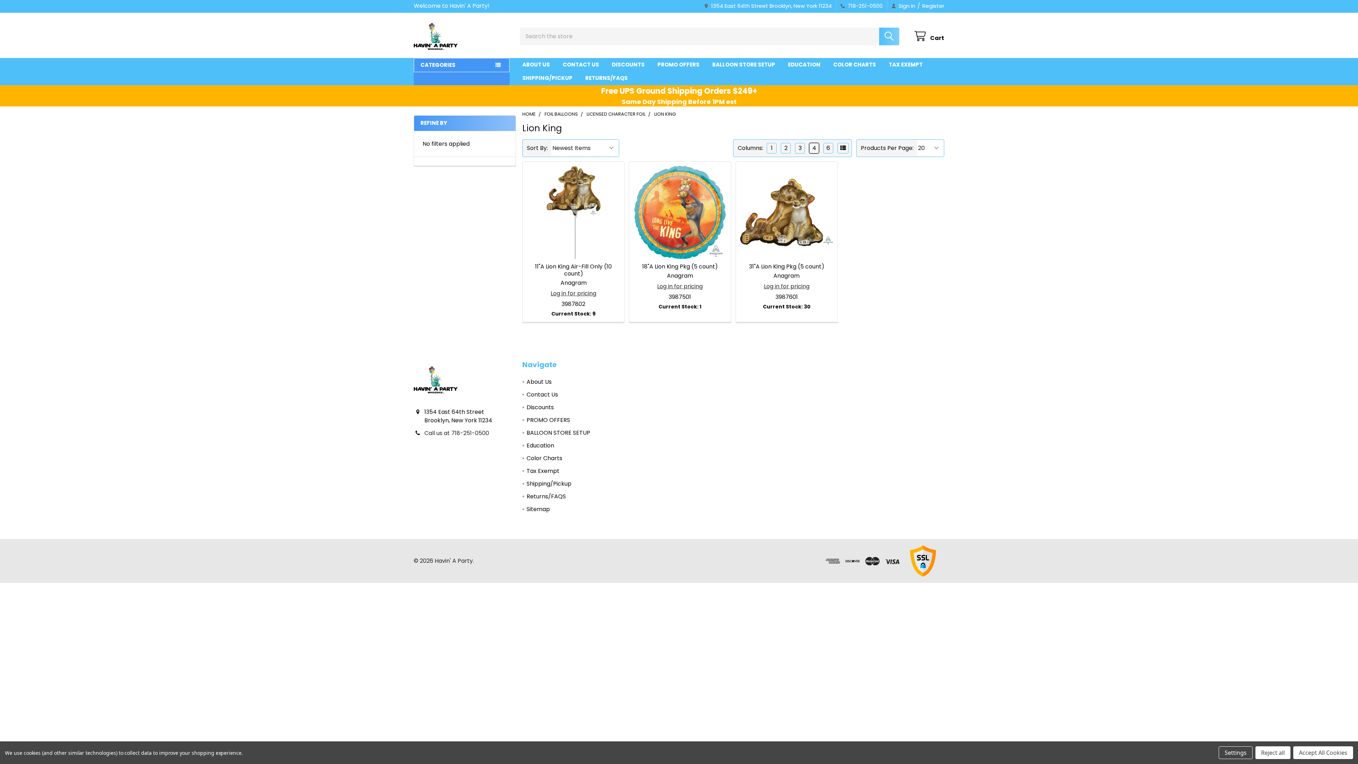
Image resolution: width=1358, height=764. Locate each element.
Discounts (628, 64)
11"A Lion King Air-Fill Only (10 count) (573, 270)
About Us (536, 64)
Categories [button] (437, 65)
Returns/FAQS (606, 78)
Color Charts (854, 64)
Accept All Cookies (1323, 753)
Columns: (750, 148)
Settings (1236, 753)
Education (804, 64)
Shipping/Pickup (547, 78)
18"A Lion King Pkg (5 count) (680, 266)
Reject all (1273, 753)
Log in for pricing (573, 293)
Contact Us (581, 64)
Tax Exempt (906, 64)
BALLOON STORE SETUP (743, 64)
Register (933, 6)
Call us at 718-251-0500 (456, 433)
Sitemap (538, 509)
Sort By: (537, 148)
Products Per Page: (887, 148)
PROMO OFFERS (678, 64)
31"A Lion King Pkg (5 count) (786, 266)
